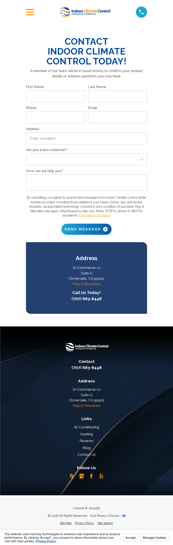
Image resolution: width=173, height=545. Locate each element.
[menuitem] (66, 523)
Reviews (86, 441)
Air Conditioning (86, 427)
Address (32, 129)
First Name (35, 87)
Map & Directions (86, 284)
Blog (87, 448)
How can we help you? (44, 171)
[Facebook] (91, 476)
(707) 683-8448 (87, 298)
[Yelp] (101, 476)
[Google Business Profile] (81, 476)
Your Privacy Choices (105, 515)
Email (92, 108)
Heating (86, 434)
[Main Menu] (30, 12)
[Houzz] (71, 476)
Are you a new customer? (47, 150)
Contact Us (86, 454)
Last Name (97, 87)
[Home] (84, 12)
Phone (31, 108)
